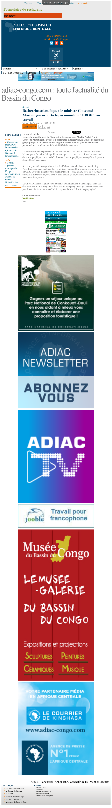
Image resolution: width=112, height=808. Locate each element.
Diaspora (31, 72)
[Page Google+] (56, 44)
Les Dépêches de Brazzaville (15, 788)
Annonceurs (62, 781)
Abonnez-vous (41, 787)
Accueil (34, 781)
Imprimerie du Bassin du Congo (16, 802)
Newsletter (39, 789)
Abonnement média (42, 793)
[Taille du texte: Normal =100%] (44, 127)
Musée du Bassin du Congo (15, 796)
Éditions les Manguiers (13, 799)
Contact (74, 781)
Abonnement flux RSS (43, 791)
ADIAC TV (9, 794)
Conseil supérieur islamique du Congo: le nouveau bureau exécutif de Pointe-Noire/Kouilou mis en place (12, 173)
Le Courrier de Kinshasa (14, 791)
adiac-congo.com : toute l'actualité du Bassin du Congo (54, 93)
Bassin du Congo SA (13, 72)
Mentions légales (99, 781)
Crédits (84, 781)
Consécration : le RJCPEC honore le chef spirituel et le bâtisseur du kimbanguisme (12, 148)
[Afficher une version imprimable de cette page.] (48, 126)
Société (7, 139)
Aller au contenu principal (56, 2)
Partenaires (47, 781)
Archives (45, 72)
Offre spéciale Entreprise (44, 795)
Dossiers (58, 72)
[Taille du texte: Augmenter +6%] (40, 127)
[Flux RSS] (61, 44)
